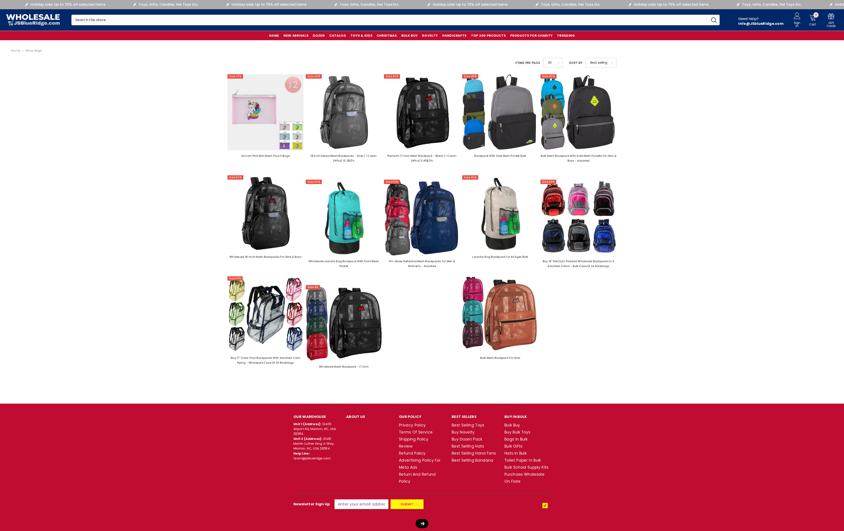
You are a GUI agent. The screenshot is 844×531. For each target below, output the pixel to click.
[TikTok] (545, 505)
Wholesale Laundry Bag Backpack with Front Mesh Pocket (344, 263)
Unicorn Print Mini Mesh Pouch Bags (265, 156)
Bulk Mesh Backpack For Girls (500, 358)
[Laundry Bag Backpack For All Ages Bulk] (500, 213)
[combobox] (389, 20)
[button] (553, 63)
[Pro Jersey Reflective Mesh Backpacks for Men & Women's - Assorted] (422, 218)
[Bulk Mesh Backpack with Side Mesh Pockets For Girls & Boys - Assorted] (578, 112)
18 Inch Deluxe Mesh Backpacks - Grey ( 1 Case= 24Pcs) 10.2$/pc (343, 158)
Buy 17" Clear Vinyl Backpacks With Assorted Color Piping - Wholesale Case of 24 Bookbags (265, 360)
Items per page (527, 63)
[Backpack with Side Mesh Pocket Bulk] (500, 112)
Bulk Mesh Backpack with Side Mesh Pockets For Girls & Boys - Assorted (579, 158)
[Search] (395, 20)
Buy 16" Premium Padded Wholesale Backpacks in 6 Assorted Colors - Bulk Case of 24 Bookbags (578, 263)
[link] (831, 20)
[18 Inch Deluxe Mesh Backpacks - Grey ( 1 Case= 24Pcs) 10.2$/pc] (344, 112)
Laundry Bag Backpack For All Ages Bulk (500, 257)
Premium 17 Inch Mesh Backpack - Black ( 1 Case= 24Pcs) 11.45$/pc (422, 158)
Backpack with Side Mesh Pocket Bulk (500, 156)
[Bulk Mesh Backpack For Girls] (500, 314)
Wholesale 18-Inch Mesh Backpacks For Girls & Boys (265, 257)
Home (15, 50)
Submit (407, 504)
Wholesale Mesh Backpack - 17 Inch (344, 366)
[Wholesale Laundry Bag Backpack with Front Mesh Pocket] (344, 218)
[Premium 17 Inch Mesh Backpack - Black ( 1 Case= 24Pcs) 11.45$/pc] (422, 112)
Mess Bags (33, 50)
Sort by (575, 63)
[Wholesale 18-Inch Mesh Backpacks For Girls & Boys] (265, 213)
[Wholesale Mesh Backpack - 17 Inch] (344, 323)
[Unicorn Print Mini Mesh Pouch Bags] (265, 112)
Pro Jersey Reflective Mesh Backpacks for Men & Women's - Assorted (422, 263)
